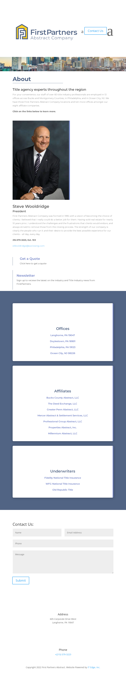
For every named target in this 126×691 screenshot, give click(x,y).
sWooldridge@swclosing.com (29, 245)
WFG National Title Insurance (63, 483)
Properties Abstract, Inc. (63, 427)
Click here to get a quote (33, 263)
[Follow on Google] (69, 676)
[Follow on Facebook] (56, 676)
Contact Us (95, 31)
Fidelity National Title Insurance (62, 477)
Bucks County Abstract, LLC (62, 397)
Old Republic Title (62, 489)
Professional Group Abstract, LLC (62, 421)
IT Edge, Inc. (94, 667)
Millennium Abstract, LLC (62, 433)
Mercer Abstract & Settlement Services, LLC (62, 415)
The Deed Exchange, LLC (62, 403)
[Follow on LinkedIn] (63, 676)
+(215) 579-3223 (63, 654)
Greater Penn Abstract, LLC (63, 409)
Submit (21, 580)
